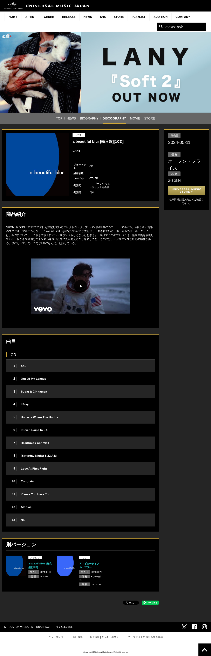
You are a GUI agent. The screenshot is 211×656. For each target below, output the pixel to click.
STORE (119, 17)
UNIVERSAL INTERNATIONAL (33, 627)
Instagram (204, 626)
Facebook (194, 626)
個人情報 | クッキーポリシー (105, 637)
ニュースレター (57, 637)
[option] (37, 164)
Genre (49, 17)
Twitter (184, 626)
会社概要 (78, 637)
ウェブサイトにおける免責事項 (145, 637)
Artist (30, 17)
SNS (103, 17)
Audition (161, 17)
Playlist (138, 17)
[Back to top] (204, 649)
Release (68, 17)
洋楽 (70, 627)
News (87, 17)
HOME (13, 17)
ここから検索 (161, 26)
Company (183, 17)
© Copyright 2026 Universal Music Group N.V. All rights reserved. (105, 652)
